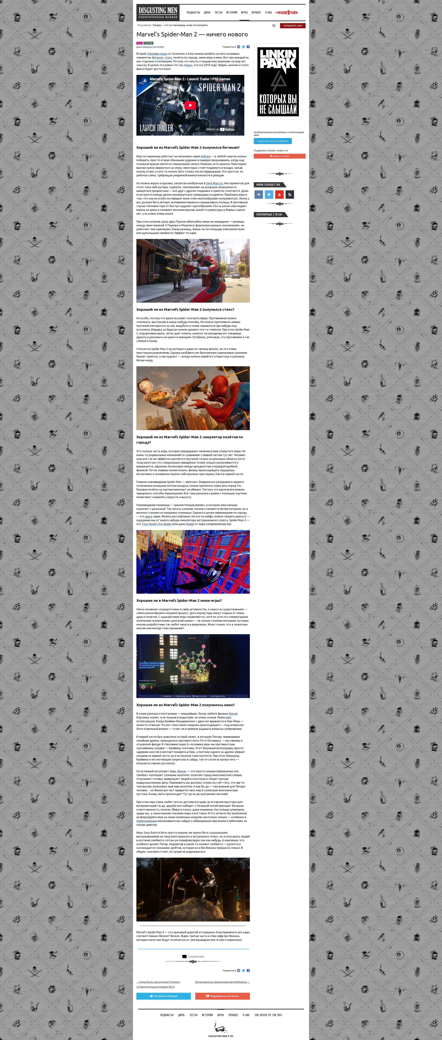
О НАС (268, 12)
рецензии (148, 43)
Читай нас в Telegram (166, 996)
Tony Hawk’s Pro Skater (156, 524)
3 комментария (196, 956)
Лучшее (256, 12)
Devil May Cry (214, 183)
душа (148, 516)
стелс (168, 57)
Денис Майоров (144, 47)
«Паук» (187, 65)
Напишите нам (293, 25)
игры (139, 43)
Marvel (233, 713)
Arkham (205, 156)
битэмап (157, 57)
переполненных (146, 820)
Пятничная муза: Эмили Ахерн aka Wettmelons (222, 982)
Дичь (207, 12)
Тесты (218, 12)
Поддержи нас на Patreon (224, 996)
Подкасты (193, 12)
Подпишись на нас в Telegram (272, 141)
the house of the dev (286, 12)
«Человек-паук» (157, 53)
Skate (189, 524)
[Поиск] (274, 25)
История (231, 12)
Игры (244, 12)
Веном (181, 771)
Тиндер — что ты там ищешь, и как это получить (180, 25)
